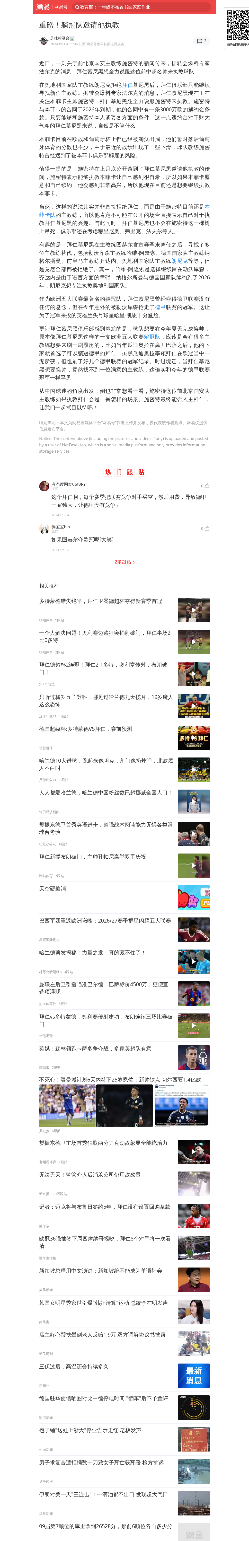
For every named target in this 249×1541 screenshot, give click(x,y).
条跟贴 (123, 561)
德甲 (160, 306)
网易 (43, 7)
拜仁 (127, 84)
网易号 (61, 7)
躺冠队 (152, 336)
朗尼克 (179, 260)
